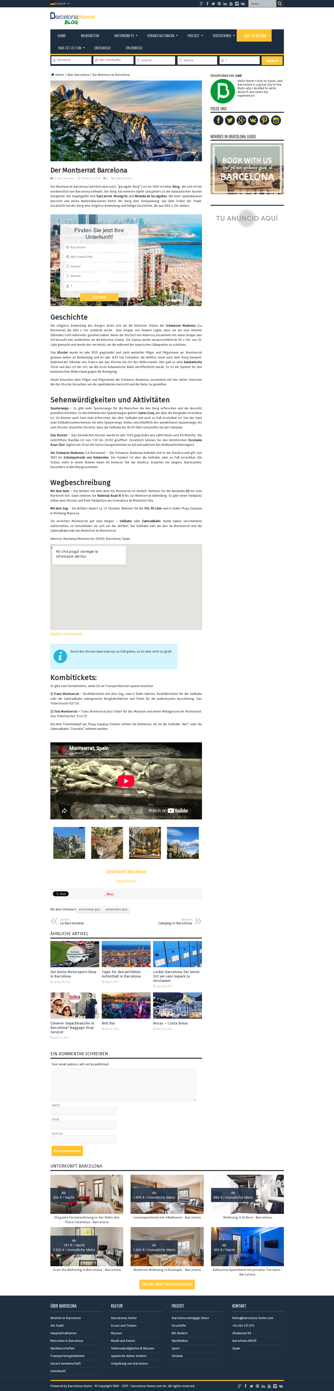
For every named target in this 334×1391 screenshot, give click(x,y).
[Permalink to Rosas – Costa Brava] (177, 1017)
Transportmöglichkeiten (67, 1356)
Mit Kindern (180, 1333)
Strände (177, 1356)
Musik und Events (123, 1341)
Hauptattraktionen (63, 1333)
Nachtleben (180, 1341)
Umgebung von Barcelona (129, 1363)
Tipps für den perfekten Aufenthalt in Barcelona (121, 974)
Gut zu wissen (255, 35)
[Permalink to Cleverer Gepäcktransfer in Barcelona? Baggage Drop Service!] (74, 1017)
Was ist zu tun (69, 47)
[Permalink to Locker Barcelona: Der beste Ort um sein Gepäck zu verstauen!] (177, 966)
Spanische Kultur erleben (128, 1356)
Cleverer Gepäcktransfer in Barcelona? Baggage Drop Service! (72, 1027)
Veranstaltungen (160, 35)
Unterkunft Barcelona (126, 871)
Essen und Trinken (123, 1325)
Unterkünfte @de (116, 909)
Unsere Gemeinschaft (65, 1363)
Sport (176, 1348)
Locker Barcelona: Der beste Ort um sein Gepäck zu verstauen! (176, 976)
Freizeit (194, 35)
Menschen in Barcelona (66, 1341)
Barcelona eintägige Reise (190, 1318)
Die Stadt (57, 1325)
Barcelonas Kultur (124, 1318)
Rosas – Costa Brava (170, 1023)
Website (57, 1133)
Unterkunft (58, 1371)
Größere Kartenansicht (66, 633)
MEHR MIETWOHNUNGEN (167, 1284)
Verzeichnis (222, 35)
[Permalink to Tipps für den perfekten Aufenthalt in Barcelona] (126, 966)
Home (62, 35)
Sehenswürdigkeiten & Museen (132, 1348)
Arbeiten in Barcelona (65, 1318)
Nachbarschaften (62, 1348)
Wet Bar (108, 1023)
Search (272, 60)
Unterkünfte (124, 35)
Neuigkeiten (90, 35)
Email (55, 1119)
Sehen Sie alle (126, 881)
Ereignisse (102, 47)
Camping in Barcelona (175, 921)
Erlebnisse (134, 47)
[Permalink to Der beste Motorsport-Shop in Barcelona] (74, 966)
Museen (116, 1333)
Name (56, 1105)
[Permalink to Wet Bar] (126, 1017)
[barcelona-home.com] (72, 21)
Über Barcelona (78, 75)
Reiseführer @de (89, 909)
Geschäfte (179, 1325)
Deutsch (60, 3)
